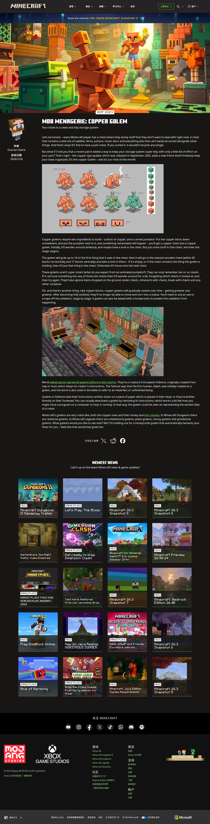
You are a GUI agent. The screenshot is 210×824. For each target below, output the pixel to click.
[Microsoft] (183, 817)
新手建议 (132, 764)
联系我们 (132, 784)
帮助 (130, 768)
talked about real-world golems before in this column (83, 382)
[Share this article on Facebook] (122, 440)
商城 (130, 751)
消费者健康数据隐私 (75, 817)
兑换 (130, 797)
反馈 (130, 772)
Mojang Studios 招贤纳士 (103, 780)
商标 (101, 817)
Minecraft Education (101, 766)
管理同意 (28, 776)
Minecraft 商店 (134, 755)
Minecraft (96, 751)
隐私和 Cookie (57, 817)
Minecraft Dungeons (101, 758)
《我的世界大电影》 (101, 788)
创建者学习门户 (99, 776)
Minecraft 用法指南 (12, 776)
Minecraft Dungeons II (102, 755)
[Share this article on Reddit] (113, 440)
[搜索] (181, 6)
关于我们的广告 (112, 817)
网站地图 (132, 776)
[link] (68, 727)
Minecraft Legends (100, 762)
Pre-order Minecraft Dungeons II (114, 18)
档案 (130, 793)
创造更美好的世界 (100, 784)
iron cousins (151, 415)
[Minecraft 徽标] (28, 6)
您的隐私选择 (153, 817)
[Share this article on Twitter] (103, 440)
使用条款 (91, 817)
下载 (130, 780)
